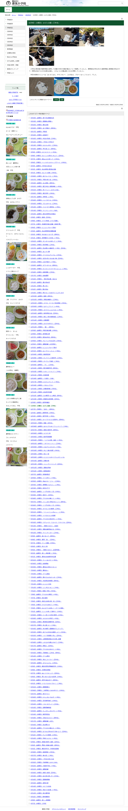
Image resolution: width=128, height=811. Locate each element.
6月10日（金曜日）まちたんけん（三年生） (44, 663)
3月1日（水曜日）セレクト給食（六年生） (44, 172)
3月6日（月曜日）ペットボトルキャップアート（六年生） (49, 162)
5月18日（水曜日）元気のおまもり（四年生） (45, 718)
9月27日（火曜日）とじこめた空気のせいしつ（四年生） (49, 502)
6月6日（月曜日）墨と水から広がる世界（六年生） (47, 676)
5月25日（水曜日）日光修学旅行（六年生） (44, 700)
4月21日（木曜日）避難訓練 (39, 769)
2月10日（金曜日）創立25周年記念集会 (43, 214)
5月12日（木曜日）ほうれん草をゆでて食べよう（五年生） (49, 731)
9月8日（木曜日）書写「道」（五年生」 (43, 539)
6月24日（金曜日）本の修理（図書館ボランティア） (47, 628)
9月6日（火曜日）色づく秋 (39, 546)
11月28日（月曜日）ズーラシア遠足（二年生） (45, 361)
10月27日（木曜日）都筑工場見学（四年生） (45, 430)
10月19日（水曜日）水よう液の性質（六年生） (45, 450)
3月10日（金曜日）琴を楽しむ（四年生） (44, 149)
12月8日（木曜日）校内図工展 (40, 334)
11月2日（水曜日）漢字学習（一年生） (43, 416)
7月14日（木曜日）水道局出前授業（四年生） (45, 580)
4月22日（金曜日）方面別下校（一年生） (44, 766)
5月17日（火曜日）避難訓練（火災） (42, 721)
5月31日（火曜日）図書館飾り (40, 687)
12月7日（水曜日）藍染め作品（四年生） (44, 337)
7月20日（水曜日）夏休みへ (39, 570)
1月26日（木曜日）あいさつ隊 (40, 251)
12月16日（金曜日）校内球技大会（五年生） (45, 313)
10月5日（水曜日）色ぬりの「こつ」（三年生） (46, 481)
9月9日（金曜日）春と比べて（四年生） (43, 536)
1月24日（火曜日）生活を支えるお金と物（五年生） (47, 258)
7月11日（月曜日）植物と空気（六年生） (44, 591)
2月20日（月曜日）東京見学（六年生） (43, 193)
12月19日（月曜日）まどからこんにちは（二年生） (47, 310)
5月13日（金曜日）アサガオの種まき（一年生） (46, 728)
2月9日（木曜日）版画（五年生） (41, 217)
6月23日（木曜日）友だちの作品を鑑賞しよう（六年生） (49, 632)
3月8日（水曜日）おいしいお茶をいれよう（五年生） (47, 155)
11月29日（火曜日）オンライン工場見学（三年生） (47, 358)
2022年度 (28, 15)
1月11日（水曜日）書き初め (39, 289)
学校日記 (20, 15)
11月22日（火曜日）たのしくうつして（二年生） (46, 371)
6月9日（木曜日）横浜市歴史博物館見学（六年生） (47, 666)
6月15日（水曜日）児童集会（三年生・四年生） (46, 652)
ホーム (8, 9)
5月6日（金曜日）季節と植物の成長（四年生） (45, 745)
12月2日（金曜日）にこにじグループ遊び (44, 347)
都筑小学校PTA (13, 92)
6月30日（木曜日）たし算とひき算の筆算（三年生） (47, 615)
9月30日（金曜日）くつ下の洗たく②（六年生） (46, 491)
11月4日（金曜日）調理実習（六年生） (43, 413)
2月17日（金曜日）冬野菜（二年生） (42, 197)
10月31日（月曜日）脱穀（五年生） (42, 423)
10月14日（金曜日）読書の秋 (40, 460)
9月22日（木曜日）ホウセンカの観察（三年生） (46, 508)
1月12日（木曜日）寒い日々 (39, 286)
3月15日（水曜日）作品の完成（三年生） (44, 138)
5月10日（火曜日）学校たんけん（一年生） (44, 738)
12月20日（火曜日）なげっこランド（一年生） (45, 306)
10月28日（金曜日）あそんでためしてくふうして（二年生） (50, 426)
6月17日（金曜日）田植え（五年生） (42, 646)
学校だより (10, 73)
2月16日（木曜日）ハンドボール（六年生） (44, 200)
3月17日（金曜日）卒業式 (39, 131)
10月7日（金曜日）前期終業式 (40, 474)
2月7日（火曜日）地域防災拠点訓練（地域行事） (46, 224)
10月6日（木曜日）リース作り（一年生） (44, 478)
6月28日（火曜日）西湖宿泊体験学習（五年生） (46, 622)
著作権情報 (71, 809)
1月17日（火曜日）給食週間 (39, 275)
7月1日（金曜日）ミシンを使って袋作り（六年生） (47, 611)
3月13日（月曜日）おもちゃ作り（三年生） (44, 145)
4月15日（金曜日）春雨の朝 (39, 783)
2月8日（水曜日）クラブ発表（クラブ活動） (45, 221)
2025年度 (10, 35)
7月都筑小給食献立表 (14, 120)
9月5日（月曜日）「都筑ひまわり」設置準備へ (45, 550)
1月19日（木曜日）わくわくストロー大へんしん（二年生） (49, 269)
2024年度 (10, 38)
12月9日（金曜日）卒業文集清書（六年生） (44, 330)
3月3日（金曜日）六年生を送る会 (41, 166)
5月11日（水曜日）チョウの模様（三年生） (44, 735)
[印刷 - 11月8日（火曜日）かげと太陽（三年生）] (122, 18)
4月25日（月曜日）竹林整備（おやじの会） (44, 762)
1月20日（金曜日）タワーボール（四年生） (44, 265)
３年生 (56, 99)
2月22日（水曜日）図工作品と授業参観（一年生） (46, 186)
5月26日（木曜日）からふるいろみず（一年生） (46, 697)
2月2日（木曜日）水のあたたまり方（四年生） (45, 234)
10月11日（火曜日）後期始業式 (40, 471)
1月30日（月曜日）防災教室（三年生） (43, 244)
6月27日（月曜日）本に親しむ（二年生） (44, 625)
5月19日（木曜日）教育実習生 (40, 714)
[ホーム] (51, 3)
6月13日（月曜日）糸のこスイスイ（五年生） (45, 659)
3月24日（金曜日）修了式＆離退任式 (42, 118)
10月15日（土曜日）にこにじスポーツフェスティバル (48, 457)
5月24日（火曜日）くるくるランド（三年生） (45, 704)
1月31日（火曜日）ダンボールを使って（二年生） (46, 241)
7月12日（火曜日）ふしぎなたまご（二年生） (45, 587)
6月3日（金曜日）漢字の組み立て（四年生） (45, 680)
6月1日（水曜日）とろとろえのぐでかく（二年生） (47, 683)
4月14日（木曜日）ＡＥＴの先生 (41, 786)
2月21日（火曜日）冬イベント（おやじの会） (45, 190)
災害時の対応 (11, 53)
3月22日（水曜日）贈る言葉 (39, 125)
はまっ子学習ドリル (15, 99)
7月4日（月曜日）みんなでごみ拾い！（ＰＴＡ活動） (47, 608)
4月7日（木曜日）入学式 (38, 803)
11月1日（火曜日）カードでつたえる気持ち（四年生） (48, 419)
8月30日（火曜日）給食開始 (39, 563)
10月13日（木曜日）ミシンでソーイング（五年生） (47, 464)
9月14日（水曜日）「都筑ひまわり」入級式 (44, 526)
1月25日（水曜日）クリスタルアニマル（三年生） (46, 255)
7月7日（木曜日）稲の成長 (39, 598)
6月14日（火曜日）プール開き (40, 656)
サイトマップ (82, 809)
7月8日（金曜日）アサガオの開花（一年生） (45, 594)
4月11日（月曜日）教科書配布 (40, 796)
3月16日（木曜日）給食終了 (39, 135)
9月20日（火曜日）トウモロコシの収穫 (43, 515)
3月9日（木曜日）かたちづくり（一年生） (44, 152)
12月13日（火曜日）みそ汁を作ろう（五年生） (45, 323)
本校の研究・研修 (12, 65)
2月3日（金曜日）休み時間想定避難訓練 (43, 231)
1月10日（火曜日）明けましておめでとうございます (47, 292)
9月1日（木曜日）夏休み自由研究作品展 (43, 556)
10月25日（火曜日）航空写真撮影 (41, 436)
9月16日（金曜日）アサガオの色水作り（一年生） (46, 519)
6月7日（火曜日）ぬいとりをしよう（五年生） (45, 673)
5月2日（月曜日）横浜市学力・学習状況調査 (45, 748)
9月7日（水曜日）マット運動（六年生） (43, 543)
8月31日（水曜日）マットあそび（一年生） (44, 560)
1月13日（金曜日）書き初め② (40, 282)
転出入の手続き (12, 57)
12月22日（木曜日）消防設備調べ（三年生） (45, 299)
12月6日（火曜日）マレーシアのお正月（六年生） (46, 341)
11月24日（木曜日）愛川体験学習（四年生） (45, 368)
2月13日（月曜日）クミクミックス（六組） (44, 210)
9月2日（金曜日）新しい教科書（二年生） (44, 553)
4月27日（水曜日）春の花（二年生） (42, 755)
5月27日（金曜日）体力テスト (40, 694)
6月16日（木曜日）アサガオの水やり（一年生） (46, 649)
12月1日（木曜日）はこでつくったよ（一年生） (46, 351)
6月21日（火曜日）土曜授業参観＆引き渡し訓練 (46, 639)
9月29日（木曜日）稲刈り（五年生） (42, 495)
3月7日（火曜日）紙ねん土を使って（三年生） (45, 159)
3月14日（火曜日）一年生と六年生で (42, 142)
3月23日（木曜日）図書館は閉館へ (42, 121)
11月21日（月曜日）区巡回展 (40, 375)
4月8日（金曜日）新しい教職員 (40, 800)
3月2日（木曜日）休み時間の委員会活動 (43, 169)
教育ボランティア (12, 69)
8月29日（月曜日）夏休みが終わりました (44, 567)
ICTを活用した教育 (13, 61)
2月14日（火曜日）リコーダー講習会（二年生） (46, 207)
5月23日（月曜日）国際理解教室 (41, 707)
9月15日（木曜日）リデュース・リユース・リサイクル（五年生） (51, 522)
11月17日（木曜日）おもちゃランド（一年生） (45, 382)
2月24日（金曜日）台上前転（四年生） (43, 183)
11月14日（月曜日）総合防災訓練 (41, 392)
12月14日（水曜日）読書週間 (40, 320)
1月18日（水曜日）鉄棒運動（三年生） (43, 272)
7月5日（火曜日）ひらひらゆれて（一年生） (45, 604)
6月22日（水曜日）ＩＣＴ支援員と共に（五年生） (46, 635)
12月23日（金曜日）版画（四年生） (42, 296)
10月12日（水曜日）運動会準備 (41, 467)
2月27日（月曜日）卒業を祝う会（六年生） (44, 179)
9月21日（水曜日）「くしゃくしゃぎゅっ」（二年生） (48, 512)
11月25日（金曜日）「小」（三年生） (43, 364)
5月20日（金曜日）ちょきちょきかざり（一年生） (46, 711)
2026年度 (10, 31)
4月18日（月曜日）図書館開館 (40, 779)
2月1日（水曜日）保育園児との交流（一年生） (45, 238)
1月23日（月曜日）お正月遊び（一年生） (44, 262)
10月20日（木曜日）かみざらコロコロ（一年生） (46, 447)
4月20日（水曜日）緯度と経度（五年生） (44, 772)
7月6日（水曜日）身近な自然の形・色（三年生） (46, 601)
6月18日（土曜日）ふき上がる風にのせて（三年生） (47, 642)
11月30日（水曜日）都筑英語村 (40, 354)
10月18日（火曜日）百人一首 (40, 454)
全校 (61, 99)
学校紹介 (10, 19)
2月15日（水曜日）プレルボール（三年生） (44, 203)
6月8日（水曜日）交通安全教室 (40, 670)
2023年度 (10, 42)
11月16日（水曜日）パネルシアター (42, 385)
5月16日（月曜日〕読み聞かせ (40, 724)
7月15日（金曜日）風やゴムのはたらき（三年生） (46, 577)
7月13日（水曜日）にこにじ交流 (41, 584)
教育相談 (10, 49)
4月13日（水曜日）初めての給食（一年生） (44, 790)
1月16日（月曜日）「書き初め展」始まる (44, 279)
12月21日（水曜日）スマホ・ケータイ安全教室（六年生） (49, 303)
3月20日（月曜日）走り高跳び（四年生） (44, 128)
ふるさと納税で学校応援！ (15, 103)
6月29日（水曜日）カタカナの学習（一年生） (45, 618)
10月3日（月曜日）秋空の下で (40, 488)
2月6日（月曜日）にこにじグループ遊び (43, 227)
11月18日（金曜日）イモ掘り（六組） (43, 378)
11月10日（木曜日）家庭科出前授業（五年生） (45, 399)
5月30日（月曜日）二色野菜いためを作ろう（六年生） (48, 690)
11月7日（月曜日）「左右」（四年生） (43, 409)
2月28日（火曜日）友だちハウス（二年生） (44, 176)
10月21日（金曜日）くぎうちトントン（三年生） (46, 443)
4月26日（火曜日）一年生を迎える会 (42, 759)
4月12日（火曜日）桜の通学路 (40, 793)
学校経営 (10, 23)
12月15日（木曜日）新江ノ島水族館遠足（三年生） (47, 316)
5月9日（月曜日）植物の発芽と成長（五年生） (45, 742)
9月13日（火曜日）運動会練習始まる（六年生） (46, 529)
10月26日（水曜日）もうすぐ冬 (41, 433)
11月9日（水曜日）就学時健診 (40, 402)
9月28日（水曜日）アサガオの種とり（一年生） (46, 498)
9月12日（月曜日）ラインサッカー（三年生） (45, 532)
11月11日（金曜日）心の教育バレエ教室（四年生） (47, 395)
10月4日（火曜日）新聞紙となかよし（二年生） (46, 485)
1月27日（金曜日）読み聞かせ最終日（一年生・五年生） (49, 248)
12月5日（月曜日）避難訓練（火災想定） (44, 344)
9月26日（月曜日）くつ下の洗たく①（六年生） (46, 505)
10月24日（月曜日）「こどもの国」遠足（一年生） (47, 440)
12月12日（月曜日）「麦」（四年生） (43, 327)
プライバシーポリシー (59, 809)
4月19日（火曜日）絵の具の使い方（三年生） (45, 776)
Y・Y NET (15, 96)
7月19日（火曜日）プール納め (40, 574)
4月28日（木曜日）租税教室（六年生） (43, 752)
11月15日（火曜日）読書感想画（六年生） (44, 388)
